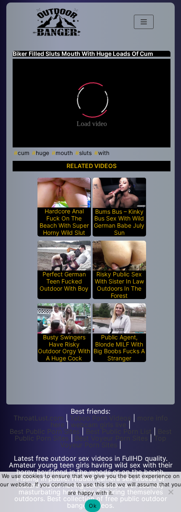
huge (42, 153)
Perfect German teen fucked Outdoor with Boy (64, 281)
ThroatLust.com (38, 418)
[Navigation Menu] (144, 22)
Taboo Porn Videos (100, 418)
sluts (85, 153)
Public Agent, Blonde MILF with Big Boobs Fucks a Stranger (119, 348)
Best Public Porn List (119, 431)
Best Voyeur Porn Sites (111, 438)
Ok (92, 505)
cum (23, 153)
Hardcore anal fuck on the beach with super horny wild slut (64, 222)
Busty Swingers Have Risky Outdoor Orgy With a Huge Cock (64, 348)
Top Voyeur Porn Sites (113, 441)
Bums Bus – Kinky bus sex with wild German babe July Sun (119, 222)
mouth (64, 153)
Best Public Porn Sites (45, 431)
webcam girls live (98, 424)
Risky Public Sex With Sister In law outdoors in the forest (119, 285)
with (103, 153)
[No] (170, 492)
